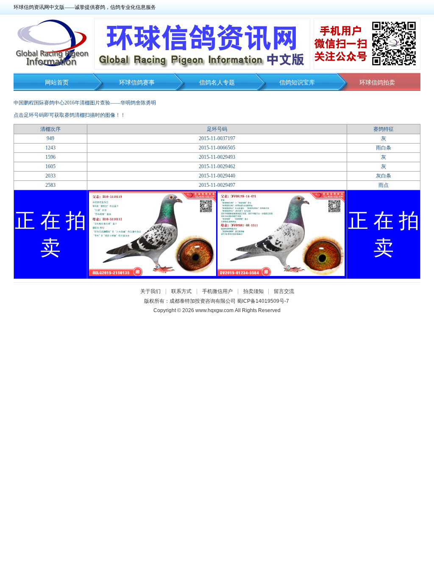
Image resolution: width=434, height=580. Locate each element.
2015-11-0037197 (217, 138)
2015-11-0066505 (217, 148)
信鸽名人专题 (217, 82)
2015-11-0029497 (217, 185)
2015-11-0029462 (217, 166)
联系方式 (181, 291)
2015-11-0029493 (217, 157)
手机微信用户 (217, 291)
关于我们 (150, 291)
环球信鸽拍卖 (377, 82)
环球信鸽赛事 (137, 82)
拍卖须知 (255, 291)
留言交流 (284, 291)
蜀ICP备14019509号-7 (263, 301)
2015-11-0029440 (217, 176)
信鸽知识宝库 (297, 82)
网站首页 (57, 82)
